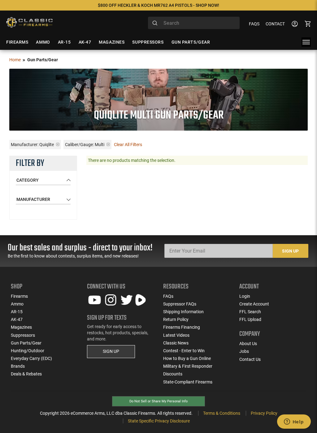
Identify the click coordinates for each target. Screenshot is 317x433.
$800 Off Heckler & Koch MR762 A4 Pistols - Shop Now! (158, 5)
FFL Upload (250, 319)
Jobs (244, 351)
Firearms (19, 296)
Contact (275, 23)
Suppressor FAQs (179, 303)
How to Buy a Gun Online (187, 358)
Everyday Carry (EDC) (31, 358)
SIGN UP (111, 351)
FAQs (254, 23)
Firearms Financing (181, 327)
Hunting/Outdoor (27, 350)
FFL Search (250, 311)
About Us (248, 343)
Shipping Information (183, 311)
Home (15, 59)
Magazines (21, 327)
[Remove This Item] (57, 144)
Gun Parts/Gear (26, 342)
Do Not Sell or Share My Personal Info (158, 401)
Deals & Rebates (26, 373)
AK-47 (17, 319)
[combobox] (194, 23)
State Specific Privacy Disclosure (159, 420)
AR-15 (17, 311)
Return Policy (176, 319)
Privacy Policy (264, 413)
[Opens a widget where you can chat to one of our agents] (294, 422)
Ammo (17, 303)
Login (244, 296)
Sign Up (290, 251)
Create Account (254, 303)
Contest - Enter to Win (184, 350)
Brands (18, 366)
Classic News (176, 342)
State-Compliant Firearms (187, 381)
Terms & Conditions (221, 413)
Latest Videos (176, 335)
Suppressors (23, 335)
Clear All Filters (128, 144)
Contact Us (250, 359)
